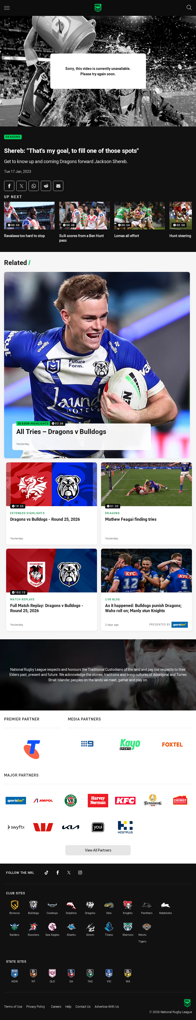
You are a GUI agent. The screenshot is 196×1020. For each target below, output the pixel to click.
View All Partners (98, 850)
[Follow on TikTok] (46, 872)
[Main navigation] (7, 8)
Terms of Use (13, 1006)
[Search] (189, 8)
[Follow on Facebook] (58, 872)
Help (68, 1006)
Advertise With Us (107, 1006)
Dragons (13, 137)
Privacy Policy (35, 1006)
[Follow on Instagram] (80, 872)
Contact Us (83, 1006)
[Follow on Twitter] (69, 872)
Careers (56, 1006)
